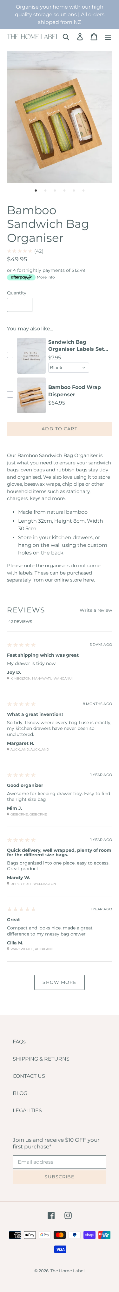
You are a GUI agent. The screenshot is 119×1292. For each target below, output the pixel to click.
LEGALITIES (27, 1110)
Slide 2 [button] (45, 190)
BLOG (20, 1093)
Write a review (96, 610)
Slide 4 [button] (64, 190)
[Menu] (108, 37)
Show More (59, 982)
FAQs (19, 1042)
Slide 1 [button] (36, 190)
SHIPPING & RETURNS (41, 1059)
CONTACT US (29, 1076)
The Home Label (67, 1270)
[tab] (36, 190)
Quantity (16, 293)
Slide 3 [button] (55, 190)
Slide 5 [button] (74, 190)
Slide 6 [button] (83, 190)
